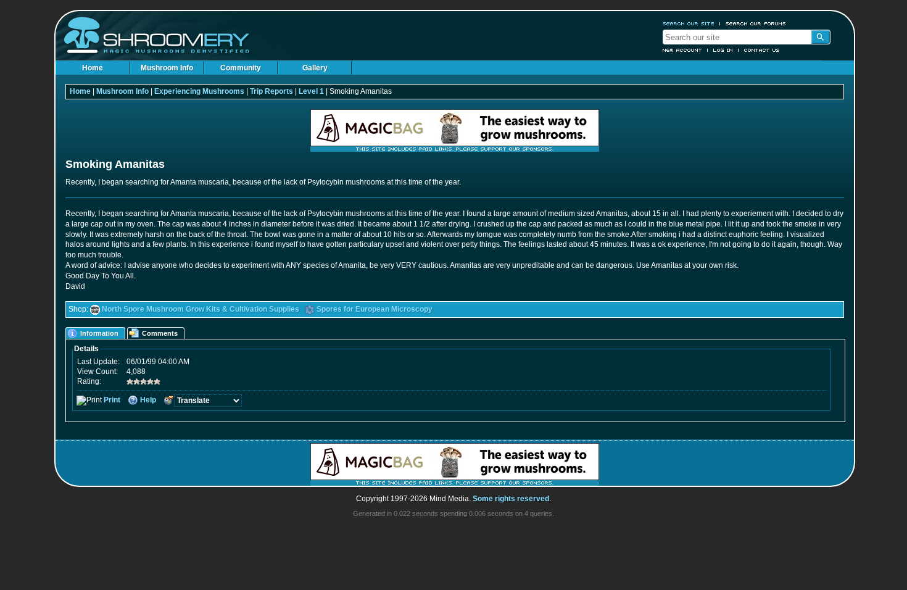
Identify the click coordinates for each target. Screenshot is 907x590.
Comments (160, 333)
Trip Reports (271, 91)
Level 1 (311, 91)
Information (99, 333)
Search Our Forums (756, 23)
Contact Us (762, 50)
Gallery (315, 68)
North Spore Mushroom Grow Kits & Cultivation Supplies (200, 309)
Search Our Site (688, 23)
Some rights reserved (511, 498)
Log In (723, 50)
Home (92, 68)
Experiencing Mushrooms (199, 91)
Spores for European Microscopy (375, 309)
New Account (682, 50)
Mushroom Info (167, 68)
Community (240, 68)
